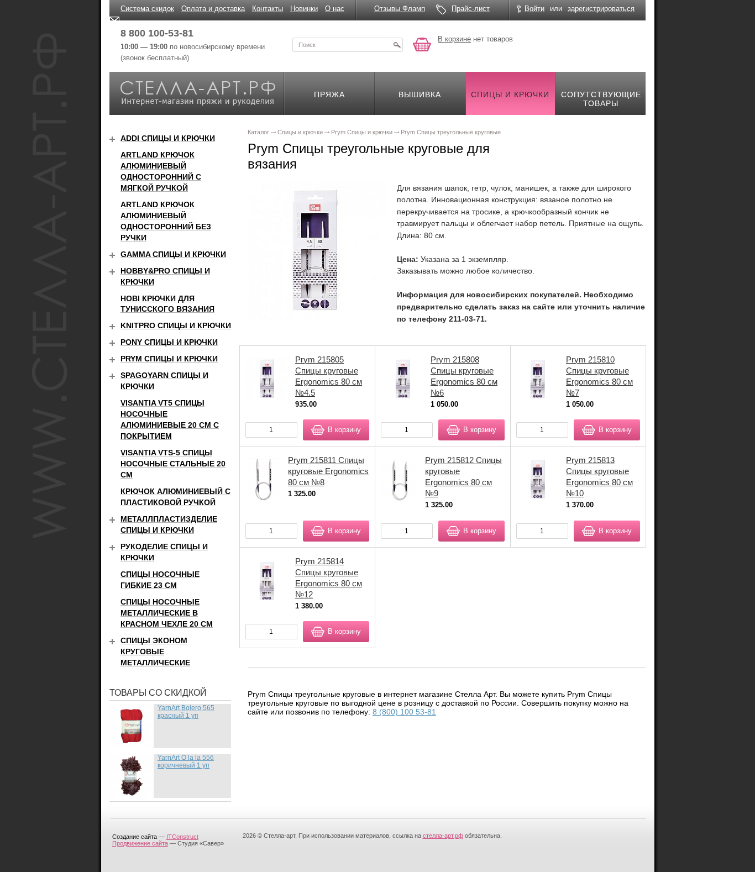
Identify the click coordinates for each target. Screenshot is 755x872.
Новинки (304, 8)
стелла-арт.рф (443, 835)
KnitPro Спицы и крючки (175, 325)
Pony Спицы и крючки (169, 342)
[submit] (396, 44)
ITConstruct (182, 836)
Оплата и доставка (213, 8)
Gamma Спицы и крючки (173, 254)
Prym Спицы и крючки (169, 358)
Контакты (267, 8)
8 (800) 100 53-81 (404, 711)
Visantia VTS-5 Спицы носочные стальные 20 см (173, 463)
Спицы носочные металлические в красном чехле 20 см (166, 612)
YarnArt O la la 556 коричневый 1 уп (186, 761)
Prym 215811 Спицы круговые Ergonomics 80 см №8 (328, 471)
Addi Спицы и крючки (167, 138)
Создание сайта (134, 836)
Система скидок (147, 8)
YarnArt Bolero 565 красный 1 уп (186, 711)
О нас (334, 8)
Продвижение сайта (140, 843)
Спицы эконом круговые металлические (155, 651)
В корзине (454, 39)
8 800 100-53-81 (156, 33)
